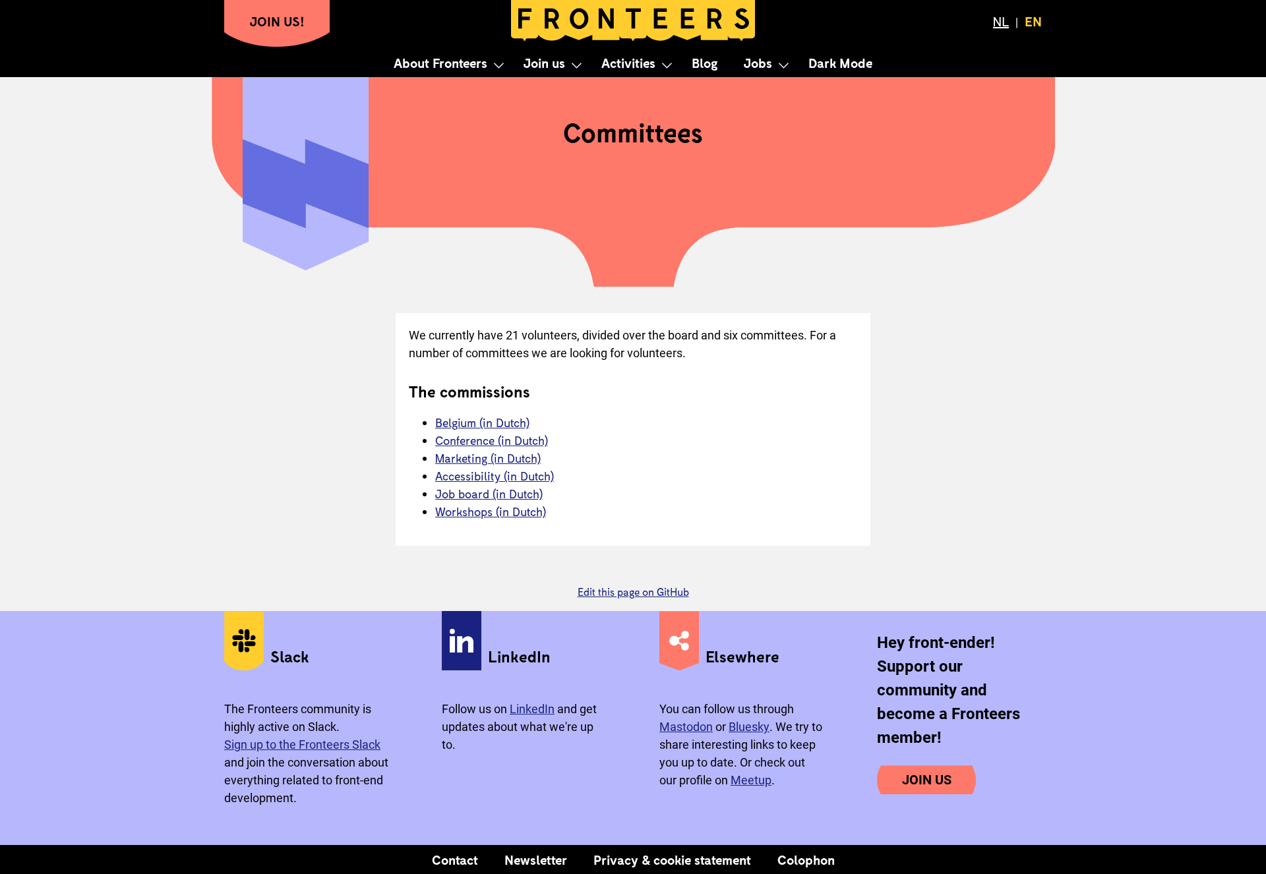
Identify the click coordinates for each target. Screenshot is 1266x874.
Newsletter (535, 859)
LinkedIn (532, 709)
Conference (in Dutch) (491, 440)
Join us (544, 63)
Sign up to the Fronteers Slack (302, 744)
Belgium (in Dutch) (482, 422)
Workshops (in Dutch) (490, 511)
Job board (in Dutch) (489, 493)
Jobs (758, 63)
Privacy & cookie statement (672, 859)
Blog (704, 63)
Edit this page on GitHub (633, 591)
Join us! (277, 21)
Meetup (751, 780)
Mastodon (686, 727)
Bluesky (749, 727)
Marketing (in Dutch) (488, 458)
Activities (628, 63)
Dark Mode (840, 63)
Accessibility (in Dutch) (494, 476)
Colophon (806, 859)
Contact (455, 859)
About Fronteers (440, 63)
